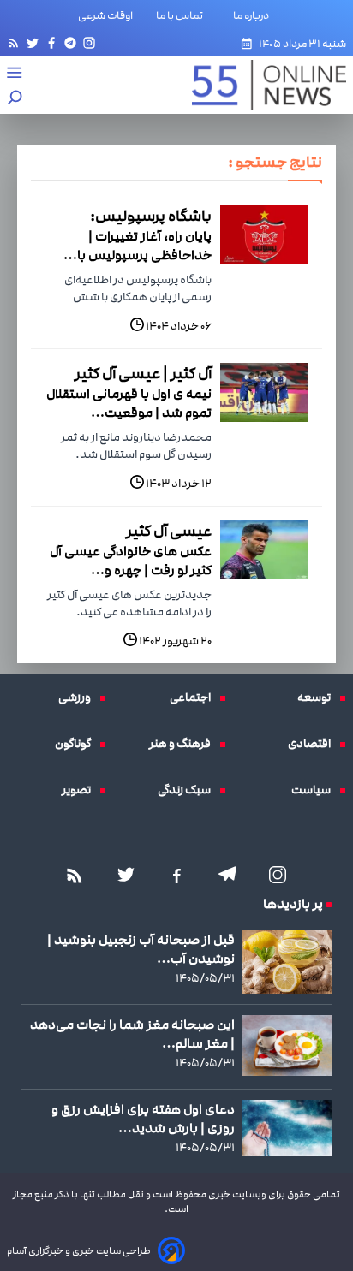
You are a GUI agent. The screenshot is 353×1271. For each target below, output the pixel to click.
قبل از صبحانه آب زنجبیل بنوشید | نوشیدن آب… (141, 949)
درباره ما (254, 15)
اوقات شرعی (105, 15)
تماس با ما (183, 15)
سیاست (315, 790)
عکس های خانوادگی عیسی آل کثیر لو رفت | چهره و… (131, 560)
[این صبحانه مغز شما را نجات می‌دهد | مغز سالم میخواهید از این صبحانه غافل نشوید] (287, 1045)
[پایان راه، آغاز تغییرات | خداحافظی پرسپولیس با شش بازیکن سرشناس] (264, 234)
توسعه (318, 697)
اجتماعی (194, 697)
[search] (15, 98)
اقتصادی (313, 743)
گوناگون (77, 743)
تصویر (80, 790)
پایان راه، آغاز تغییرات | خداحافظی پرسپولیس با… (137, 245)
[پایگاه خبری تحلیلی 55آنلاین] (260, 85)
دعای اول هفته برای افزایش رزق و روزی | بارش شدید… (143, 1118)
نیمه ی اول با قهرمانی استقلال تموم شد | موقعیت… (129, 403)
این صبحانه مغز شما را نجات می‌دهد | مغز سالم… (132, 1034)
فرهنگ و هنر (184, 743)
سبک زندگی (188, 790)
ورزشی (78, 697)
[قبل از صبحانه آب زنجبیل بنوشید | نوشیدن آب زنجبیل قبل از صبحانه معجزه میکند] (287, 962)
